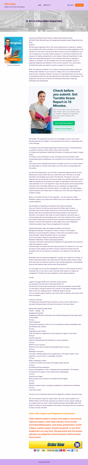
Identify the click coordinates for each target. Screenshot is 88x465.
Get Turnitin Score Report (64, 123)
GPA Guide (10, 4)
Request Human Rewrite (63, 128)
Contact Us (46, 5)
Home (39, 5)
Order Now (79, 5)
